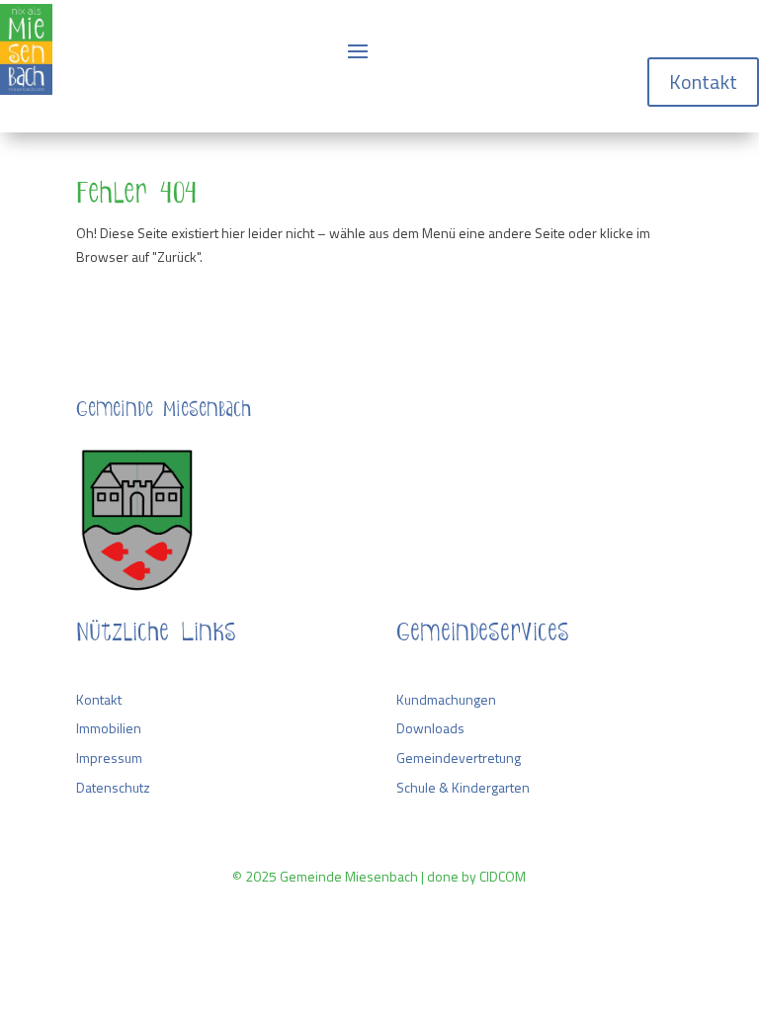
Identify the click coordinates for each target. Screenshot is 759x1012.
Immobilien (108, 727)
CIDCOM (502, 876)
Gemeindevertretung (458, 757)
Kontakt (703, 81)
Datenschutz (113, 787)
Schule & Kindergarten (463, 787)
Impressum (109, 757)
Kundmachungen (446, 699)
